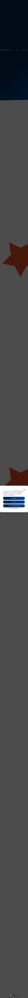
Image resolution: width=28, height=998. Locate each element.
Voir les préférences (14, 505)
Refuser (14, 502)
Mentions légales (13, 508)
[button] (24, 489)
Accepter (14, 498)
